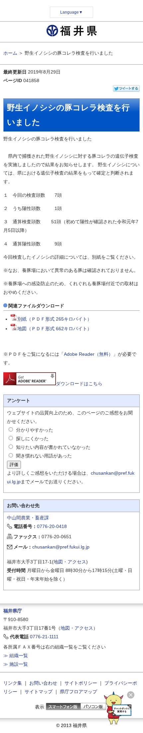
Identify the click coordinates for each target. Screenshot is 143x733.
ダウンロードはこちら (79, 383)
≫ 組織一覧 (15, 655)
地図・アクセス (70, 561)
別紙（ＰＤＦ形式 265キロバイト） (54, 319)
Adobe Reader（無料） (88, 354)
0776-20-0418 (52, 526)
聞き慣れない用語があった (44, 455)
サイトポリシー (81, 683)
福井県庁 (12, 610)
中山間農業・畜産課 (28, 517)
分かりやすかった (34, 430)
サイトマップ (39, 691)
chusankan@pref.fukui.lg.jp (60, 547)
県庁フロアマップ (78, 691)
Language (71, 12)
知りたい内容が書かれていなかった (53, 447)
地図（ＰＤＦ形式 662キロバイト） (54, 328)
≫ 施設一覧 (15, 664)
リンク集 (12, 683)
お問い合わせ (43, 683)
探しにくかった (32, 438)
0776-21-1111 (44, 636)
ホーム (10, 53)
